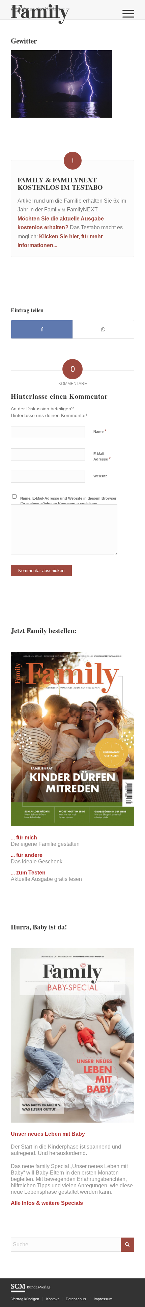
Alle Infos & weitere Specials (47, 1203)
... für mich (24, 837)
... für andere (26, 855)
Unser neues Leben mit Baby (48, 1134)
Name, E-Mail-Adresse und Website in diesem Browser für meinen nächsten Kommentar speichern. (68, 501)
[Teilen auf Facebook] (41, 329)
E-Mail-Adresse (102, 457)
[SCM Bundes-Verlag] (30, 1291)
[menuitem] (125, 13)
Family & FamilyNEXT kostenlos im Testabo (60, 183)
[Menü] (125, 13)
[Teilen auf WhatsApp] (103, 329)
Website (100, 476)
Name (99, 431)
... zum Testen (28, 872)
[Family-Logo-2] (60, 13)
